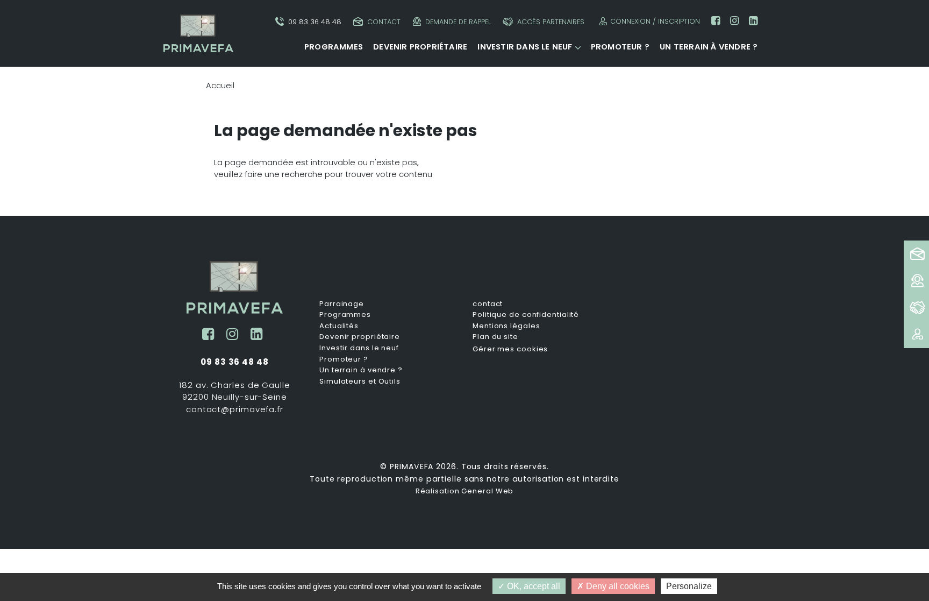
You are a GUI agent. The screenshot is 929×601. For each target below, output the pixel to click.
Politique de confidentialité (526, 314)
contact (488, 304)
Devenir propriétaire (420, 46)
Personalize (689, 586)
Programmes (333, 46)
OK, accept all (532, 586)
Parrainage (341, 304)
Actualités (339, 326)
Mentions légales (506, 326)
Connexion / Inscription (655, 21)
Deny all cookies (616, 586)
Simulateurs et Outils (360, 381)
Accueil (220, 85)
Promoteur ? (620, 46)
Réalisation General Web (465, 491)
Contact (384, 21)
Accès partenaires (550, 21)
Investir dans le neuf (524, 46)
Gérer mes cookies (510, 349)
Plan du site (495, 337)
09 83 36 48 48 (314, 21)
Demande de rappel (458, 21)
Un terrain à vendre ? (709, 46)
